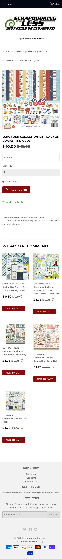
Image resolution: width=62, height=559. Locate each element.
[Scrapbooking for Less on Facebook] (30, 530)
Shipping (31, 474)
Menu (9, 4)
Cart (57, 4)
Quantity (7, 165)
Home (5, 51)
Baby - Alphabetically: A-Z (29, 51)
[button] (13, 202)
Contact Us (31, 481)
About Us (31, 477)
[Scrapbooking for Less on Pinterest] (35, 530)
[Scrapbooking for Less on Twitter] (24, 530)
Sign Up (53, 515)
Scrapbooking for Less (33, 538)
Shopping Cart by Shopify (29, 541)
